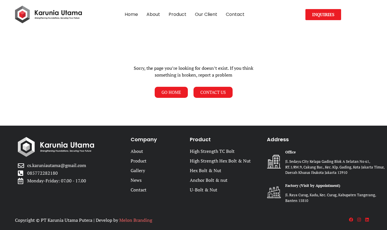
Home (131, 14)
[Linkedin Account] (368, 220)
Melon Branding (135, 220)
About (153, 14)
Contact (235, 14)
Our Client (206, 14)
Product (177, 14)
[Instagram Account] (360, 220)
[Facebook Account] (352, 220)
